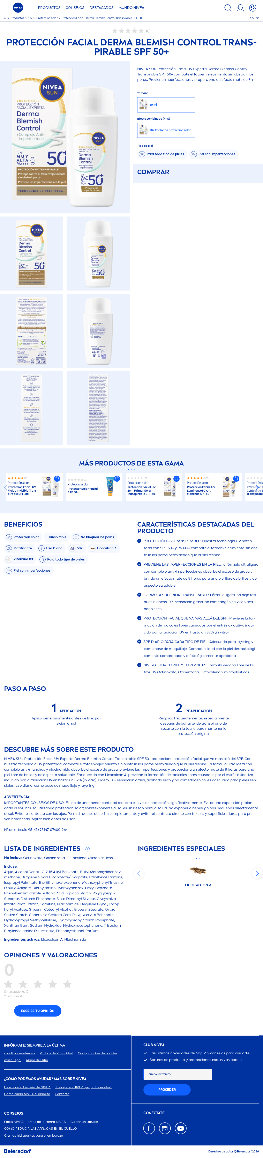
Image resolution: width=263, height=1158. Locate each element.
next (257, 487)
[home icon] (5, 18)
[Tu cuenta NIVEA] (240, 8)
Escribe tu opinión (37, 1011)
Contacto (62, 1094)
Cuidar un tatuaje (84, 1122)
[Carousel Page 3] (134, 469)
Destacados (102, 7)
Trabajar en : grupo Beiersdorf (83, 1087)
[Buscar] (228, 8)
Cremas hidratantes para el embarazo (33, 1135)
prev (5, 487)
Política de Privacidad (56, 1053)
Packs (14, 1122)
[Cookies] (253, 8)
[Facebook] (149, 1128)
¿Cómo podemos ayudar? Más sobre (45, 1079)
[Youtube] (181, 1128)
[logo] (18, 8)
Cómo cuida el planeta (27, 1094)
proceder (167, 1090)
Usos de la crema (47, 1122)
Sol (30, 18)
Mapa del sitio (37, 1060)
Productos (49, 7)
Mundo (131, 7)
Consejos (75, 7)
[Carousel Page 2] (131, 469)
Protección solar (47, 18)
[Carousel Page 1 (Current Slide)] (128, 469)
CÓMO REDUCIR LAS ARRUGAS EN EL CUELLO (40, 1128)
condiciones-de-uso (19, 1053)
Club (154, 1045)
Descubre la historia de (27, 1087)
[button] (57, 479)
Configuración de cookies (97, 1053)
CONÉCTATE (154, 1113)
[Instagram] (165, 1128)
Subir (255, 18)
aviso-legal (12, 1060)
